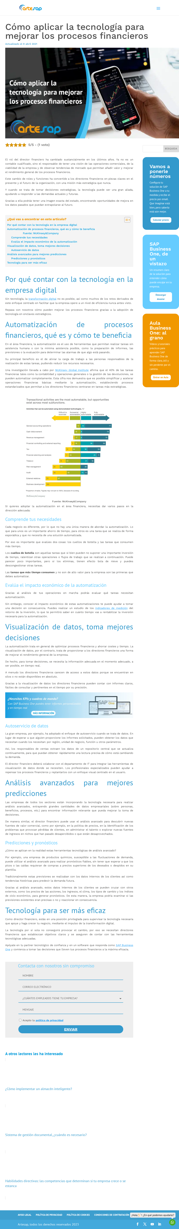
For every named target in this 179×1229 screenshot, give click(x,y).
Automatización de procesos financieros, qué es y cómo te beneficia (51, 229)
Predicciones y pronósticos (28, 258)
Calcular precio (161, 219)
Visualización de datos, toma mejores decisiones (38, 245)
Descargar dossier (161, 297)
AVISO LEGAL (24, 1214)
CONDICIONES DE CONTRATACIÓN (111, 1214)
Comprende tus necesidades (29, 237)
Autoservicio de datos (25, 250)
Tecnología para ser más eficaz (27, 262)
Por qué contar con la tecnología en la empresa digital (42, 224)
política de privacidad (49, 1020)
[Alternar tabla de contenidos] (126, 220)
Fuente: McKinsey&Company (41, 233)
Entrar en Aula (160, 377)
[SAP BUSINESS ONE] (69, 705)
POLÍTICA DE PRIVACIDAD (49, 1214)
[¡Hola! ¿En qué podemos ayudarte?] (172, 1222)
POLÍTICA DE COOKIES (78, 1214)
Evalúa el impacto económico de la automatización (44, 241)
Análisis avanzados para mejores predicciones (36, 254)
